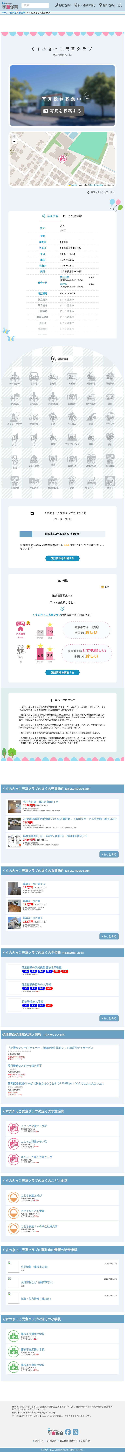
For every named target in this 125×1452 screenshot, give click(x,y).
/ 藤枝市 (21, 12)
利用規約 (51, 1441)
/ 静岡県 (12, 12)
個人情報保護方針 (69, 1441)
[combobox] (35, 5)
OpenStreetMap (96, 184)
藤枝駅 (63, 284)
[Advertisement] (62, 22)
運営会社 (39, 1441)
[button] (62, 159)
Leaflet (74, 184)
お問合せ (85, 1441)
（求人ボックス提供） (54, 1034)
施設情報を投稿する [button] (62, 558)
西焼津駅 (64, 277)
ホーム (5, 12)
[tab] (50, 216)
